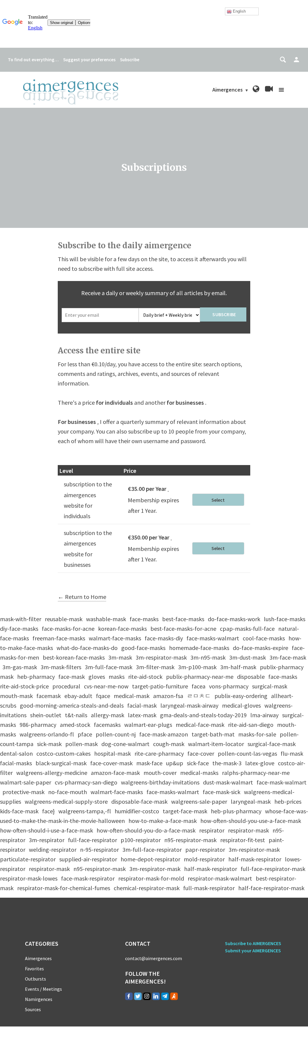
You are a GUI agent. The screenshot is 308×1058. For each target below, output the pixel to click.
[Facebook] (129, 996)
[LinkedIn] (156, 996)
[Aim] (174, 996)
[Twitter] (138, 996)
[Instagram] (147, 996)
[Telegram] (165, 996)
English (239, 11)
